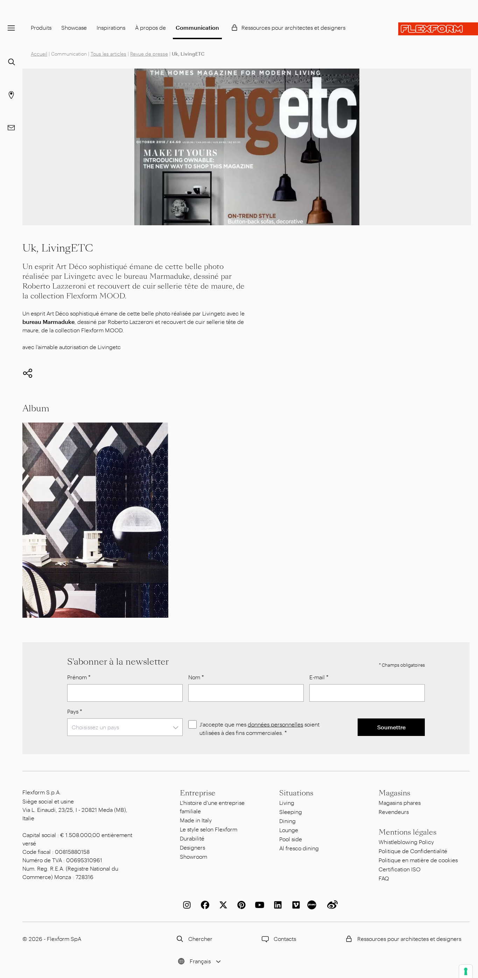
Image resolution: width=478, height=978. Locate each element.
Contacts (285, 938)
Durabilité (192, 838)
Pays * (74, 711)
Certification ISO (400, 869)
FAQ (384, 878)
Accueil (39, 54)
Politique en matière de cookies (418, 860)
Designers (192, 847)
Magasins (394, 793)
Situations (296, 793)
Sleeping (290, 811)
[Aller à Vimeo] (294, 904)
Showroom (193, 856)
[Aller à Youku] (312, 904)
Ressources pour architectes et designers (293, 27)
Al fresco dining (299, 848)
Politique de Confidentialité (413, 851)
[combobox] (125, 727)
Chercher (200, 938)
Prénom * (79, 677)
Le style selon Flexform (208, 829)
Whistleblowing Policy (406, 841)
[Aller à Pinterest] (240, 904)
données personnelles (275, 724)
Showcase (74, 27)
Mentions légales (407, 832)
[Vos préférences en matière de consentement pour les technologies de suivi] (465, 971)
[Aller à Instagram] (185, 904)
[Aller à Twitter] (221, 904)
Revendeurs (394, 811)
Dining (287, 820)
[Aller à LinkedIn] (276, 904)
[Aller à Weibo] (331, 904)
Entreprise (198, 793)
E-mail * (319, 677)
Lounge (288, 830)
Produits (41, 27)
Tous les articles (108, 54)
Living (286, 802)
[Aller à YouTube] (258, 904)
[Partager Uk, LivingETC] (27, 373)
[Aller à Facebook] (203, 904)
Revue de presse (149, 54)
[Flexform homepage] (438, 28)
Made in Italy (196, 820)
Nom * (196, 677)
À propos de (150, 27)
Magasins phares (400, 802)
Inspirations (111, 27)
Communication (197, 27)
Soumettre (391, 727)
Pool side (290, 839)
